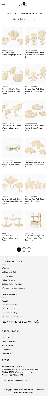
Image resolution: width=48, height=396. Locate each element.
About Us (5, 301)
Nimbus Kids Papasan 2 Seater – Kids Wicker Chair (11, 164)
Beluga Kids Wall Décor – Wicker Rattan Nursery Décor (12, 91)
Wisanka (5, 268)
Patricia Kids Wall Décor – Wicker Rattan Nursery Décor (35, 201)
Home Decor (7, 349)
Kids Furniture (7, 276)
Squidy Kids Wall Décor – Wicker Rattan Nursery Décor (35, 55)
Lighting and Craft (9, 272)
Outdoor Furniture (9, 341)
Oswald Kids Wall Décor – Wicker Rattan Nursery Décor (35, 91)
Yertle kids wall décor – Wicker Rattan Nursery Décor (34, 164)
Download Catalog (9, 313)
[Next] (29, 249)
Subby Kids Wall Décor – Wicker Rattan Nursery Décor (35, 128)
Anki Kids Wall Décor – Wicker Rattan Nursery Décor (11, 238)
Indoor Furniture (8, 337)
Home (9, 13)
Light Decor (6, 353)
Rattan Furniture (9, 280)
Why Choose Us (8, 309)
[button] (3, 4)
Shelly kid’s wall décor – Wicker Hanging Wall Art (11, 54)
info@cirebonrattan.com (17, 380)
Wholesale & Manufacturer (12, 317)
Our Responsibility (9, 305)
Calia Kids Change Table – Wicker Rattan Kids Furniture (35, 238)
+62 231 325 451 (16, 375)
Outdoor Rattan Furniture (12, 284)
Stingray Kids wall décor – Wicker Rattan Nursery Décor (12, 201)
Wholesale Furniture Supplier (13, 288)
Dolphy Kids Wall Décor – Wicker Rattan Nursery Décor (12, 128)
